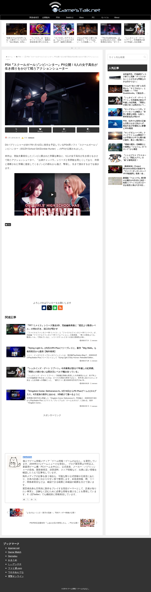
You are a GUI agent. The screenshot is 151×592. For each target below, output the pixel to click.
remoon (27, 456)
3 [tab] (79, 48)
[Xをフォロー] (49, 307)
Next (148, 34)
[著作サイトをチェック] (44, 307)
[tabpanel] (16, 33)
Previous (3, 34)
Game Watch (14, 551)
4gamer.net (13, 547)
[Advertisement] (52, 244)
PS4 (9, 225)
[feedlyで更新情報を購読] (54, 307)
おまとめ (12, 559)
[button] (88, 130)
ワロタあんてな (16, 572)
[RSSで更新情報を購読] (60, 307)
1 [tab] (72, 48)
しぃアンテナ (14, 564)
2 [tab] (75, 48)
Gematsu (12, 555)
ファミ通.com (15, 568)
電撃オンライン (16, 576)
